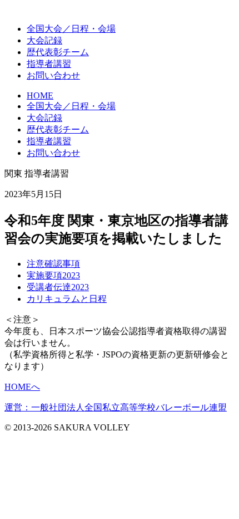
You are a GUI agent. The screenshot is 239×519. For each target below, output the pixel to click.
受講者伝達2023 (58, 287)
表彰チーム (58, 52)
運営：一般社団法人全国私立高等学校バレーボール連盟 (115, 407)
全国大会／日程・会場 (71, 106)
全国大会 (71, 28)
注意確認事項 (53, 263)
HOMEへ (22, 386)
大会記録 (44, 40)
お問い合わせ (53, 75)
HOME (40, 95)
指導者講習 (49, 63)
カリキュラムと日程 (67, 298)
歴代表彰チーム (58, 129)
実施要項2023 (53, 275)
